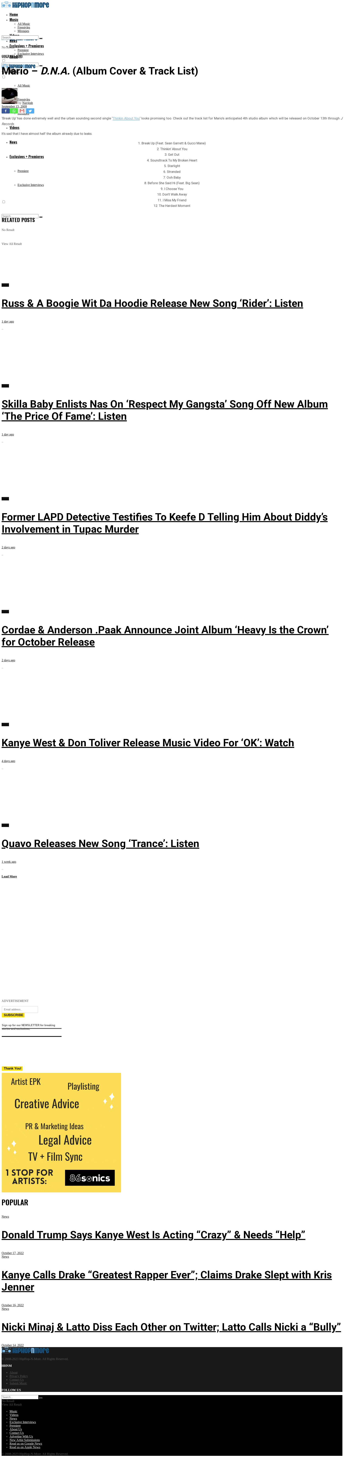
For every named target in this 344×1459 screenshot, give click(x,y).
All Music (24, 23)
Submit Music (18, 1383)
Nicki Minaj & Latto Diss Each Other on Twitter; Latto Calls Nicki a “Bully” (171, 1327)
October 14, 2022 (13, 1345)
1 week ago (9, 861)
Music (14, 19)
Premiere (23, 50)
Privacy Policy (19, 1376)
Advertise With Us (21, 1436)
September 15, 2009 (14, 106)
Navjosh (27, 103)
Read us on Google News (26, 1443)
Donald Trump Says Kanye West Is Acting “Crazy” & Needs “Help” (153, 1235)
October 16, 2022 (13, 1305)
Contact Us (17, 1379)
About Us (16, 1429)
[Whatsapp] (14, 111)
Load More (9, 876)
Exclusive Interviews (31, 53)
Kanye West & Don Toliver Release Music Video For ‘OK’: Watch (148, 743)
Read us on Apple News (25, 1447)
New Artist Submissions (25, 1440)
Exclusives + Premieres (27, 156)
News (13, 142)
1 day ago (8, 321)
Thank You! (13, 1068)
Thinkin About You (126, 118)
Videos (14, 127)
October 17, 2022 (13, 1253)
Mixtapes (23, 31)
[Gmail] (22, 111)
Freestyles (24, 27)
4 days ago (8, 761)
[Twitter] (30, 111)
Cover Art (8, 56)
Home (14, 14)
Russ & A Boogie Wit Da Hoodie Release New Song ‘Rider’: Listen (152, 303)
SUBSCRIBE (13, 1015)
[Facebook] (6, 111)
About (14, 1372)
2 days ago (8, 547)
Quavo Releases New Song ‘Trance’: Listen (100, 844)
